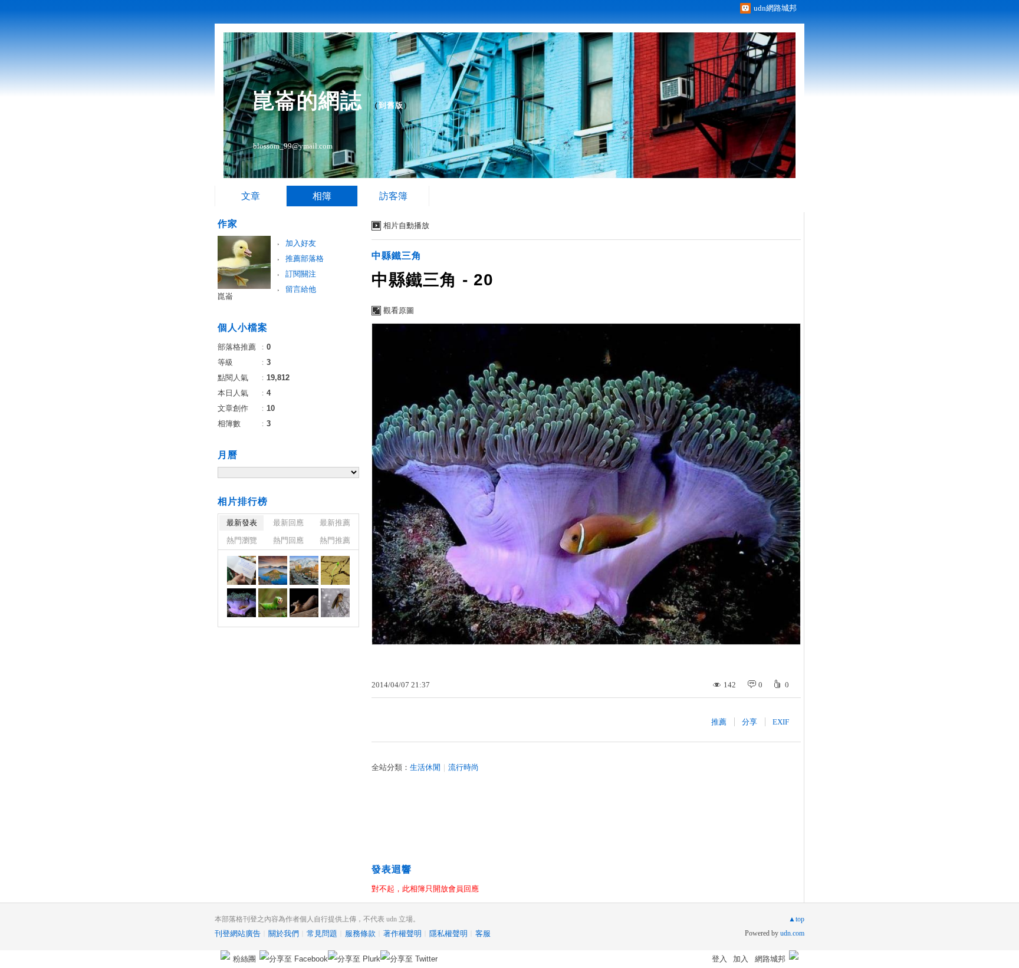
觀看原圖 (398, 310)
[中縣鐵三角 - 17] (335, 602)
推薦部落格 (304, 258)
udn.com (792, 933)
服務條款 (360, 933)
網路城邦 (770, 958)
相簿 (322, 196)
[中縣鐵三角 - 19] (272, 602)
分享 (749, 721)
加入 (740, 958)
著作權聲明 (402, 933)
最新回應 (288, 522)
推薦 (719, 721)
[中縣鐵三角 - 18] (304, 602)
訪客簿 (393, 196)
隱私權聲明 (448, 933)
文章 (250, 196)
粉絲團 (244, 958)
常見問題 (322, 933)
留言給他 (300, 289)
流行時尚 (463, 767)
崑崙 (225, 296)
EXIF (781, 721)
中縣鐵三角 (397, 256)
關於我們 (283, 933)
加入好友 (300, 243)
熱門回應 (288, 540)
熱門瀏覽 (241, 540)
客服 (483, 933)
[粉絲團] (225, 955)
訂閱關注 (300, 273)
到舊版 (391, 105)
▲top (796, 919)
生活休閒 (425, 767)
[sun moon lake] (241, 570)
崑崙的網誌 (307, 100)
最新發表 (241, 522)
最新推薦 (335, 522)
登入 (719, 958)
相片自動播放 (406, 225)
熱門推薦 (335, 540)
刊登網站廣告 (238, 933)
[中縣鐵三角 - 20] (241, 602)
